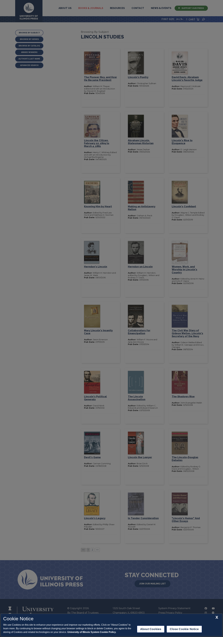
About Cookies (150, 629)
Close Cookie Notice (184, 629)
